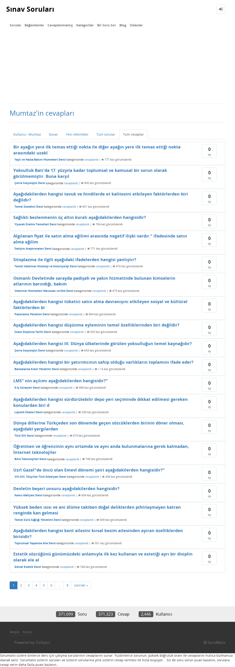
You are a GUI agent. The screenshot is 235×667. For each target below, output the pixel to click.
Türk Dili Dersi (24, 436)
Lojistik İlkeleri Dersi (28, 412)
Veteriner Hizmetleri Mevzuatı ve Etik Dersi (43, 291)
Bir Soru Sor (106, 25)
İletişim (15, 632)
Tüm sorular (105, 134)
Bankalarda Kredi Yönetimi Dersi (36, 369)
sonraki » (81, 585)
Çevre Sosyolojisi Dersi (29, 183)
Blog (122, 25)
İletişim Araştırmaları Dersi (33, 249)
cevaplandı (91, 160)
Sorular (15, 25)
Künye (27, 632)
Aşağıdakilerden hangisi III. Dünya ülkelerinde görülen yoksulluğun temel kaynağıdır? (102, 343)
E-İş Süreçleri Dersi (27, 388)
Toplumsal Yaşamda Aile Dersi (35, 543)
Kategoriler (85, 25)
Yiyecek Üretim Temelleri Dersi (35, 224)
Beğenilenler (34, 25)
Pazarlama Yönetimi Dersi (32, 314)
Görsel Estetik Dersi (27, 567)
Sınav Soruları (30, 9)
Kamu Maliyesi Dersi (28, 495)
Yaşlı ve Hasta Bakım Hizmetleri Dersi (40, 160)
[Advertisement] (117, 69)
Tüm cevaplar (133, 134)
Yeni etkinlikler (77, 134)
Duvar (53, 134)
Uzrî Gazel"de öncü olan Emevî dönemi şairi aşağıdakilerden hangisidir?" (89, 470)
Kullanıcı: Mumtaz (27, 134)
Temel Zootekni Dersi (28, 207)
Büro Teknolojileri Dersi (30, 459)
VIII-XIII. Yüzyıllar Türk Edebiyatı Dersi (40, 477)
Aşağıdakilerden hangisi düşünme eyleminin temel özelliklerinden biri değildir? (96, 325)
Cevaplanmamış (60, 25)
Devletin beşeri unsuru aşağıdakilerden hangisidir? (66, 488)
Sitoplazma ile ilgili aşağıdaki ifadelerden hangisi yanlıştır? (74, 259)
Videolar (136, 25)
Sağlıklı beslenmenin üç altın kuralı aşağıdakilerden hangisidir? (79, 217)
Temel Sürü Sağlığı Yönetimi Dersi (37, 520)
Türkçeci (43, 642)
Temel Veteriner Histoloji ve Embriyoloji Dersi (45, 266)
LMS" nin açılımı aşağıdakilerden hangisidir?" (60, 380)
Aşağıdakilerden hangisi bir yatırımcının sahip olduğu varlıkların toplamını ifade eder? (103, 362)
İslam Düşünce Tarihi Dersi (32, 332)
